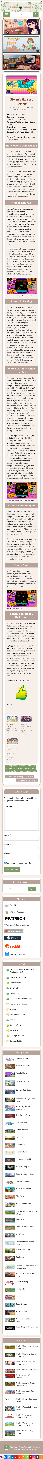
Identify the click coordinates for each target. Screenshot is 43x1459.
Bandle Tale (20, 1144)
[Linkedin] (12, 1457)
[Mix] (23, 1457)
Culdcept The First (17, 1035)
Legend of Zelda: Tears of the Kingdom (26, 1267)
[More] (41, 1457)
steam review (19, 771)
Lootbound (14, 993)
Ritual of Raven (22, 1073)
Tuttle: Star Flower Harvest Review (25, 726)
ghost (14, 766)
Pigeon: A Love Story (18, 977)
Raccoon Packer (16, 1025)
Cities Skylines (22, 1304)
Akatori (13, 1020)
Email (7, 844)
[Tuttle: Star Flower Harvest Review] (26, 719)
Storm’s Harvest (30, 771)
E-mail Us (13, 905)
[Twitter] (9, 1457)
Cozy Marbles (15, 982)
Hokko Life (20, 1289)
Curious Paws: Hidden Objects (22, 998)
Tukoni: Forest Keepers (19, 1004)
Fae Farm (20, 1219)
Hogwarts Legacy (23, 1166)
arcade (8, 766)
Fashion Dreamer (23, 1181)
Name (7, 835)
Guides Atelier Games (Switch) (25, 1243)
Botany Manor (22, 1130)
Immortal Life (21, 1152)
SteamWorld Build (23, 1159)
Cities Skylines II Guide (25, 1174)
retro (33, 768)
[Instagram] (34, 1457)
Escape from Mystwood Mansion (25, 1100)
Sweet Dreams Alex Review (26, 780)
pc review (9, 768)
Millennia (19, 1137)
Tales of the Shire (23, 1065)
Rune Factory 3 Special (25, 1226)
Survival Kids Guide (23, 1090)
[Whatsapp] (27, 1457)
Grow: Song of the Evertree (27, 1327)
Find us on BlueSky (17, 954)
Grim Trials (14, 988)
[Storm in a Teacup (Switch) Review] (12, 741)
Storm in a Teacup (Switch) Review (12, 749)
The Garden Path (23, 1115)
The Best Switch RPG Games (27, 1370)
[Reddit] (20, 1457)
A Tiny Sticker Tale (23, 1203)
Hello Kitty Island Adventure (23, 1107)
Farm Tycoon (21, 1311)
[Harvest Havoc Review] (12, 719)
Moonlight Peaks (22, 1058)
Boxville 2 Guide (22, 1081)
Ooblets (19, 1296)
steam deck (10, 771)
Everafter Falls (22, 1122)
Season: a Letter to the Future (25, 1274)
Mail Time (20, 1196)
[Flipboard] (30, 1457)
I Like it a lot (31, 766)
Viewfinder (20, 1234)
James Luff (29, 107)
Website (7, 853)
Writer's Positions (17, 912)
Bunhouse (20, 1257)
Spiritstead (14, 1030)
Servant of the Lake (17, 1014)
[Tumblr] (37, 1457)
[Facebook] (5, 1457)
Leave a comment (21, 110)
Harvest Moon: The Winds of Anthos (26, 1212)
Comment (9, 806)
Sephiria (13, 1009)
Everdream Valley (23, 1249)
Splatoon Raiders (16, 1041)
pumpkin (27, 768)
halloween (22, 766)
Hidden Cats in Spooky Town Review (20, 777)
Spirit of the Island (23, 1188)
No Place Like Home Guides (24, 1320)
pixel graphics (18, 768)
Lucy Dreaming (22, 1281)
